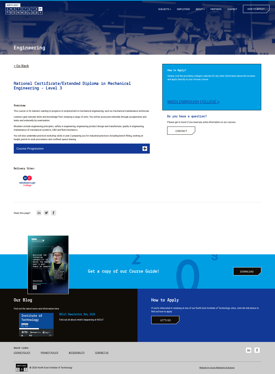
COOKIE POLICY (22, 352)
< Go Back (21, 66)
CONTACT (232, 9)
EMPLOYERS (183, 9)
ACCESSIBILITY (77, 352)
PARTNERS (216, 9)
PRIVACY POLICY (49, 352)
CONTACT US (101, 352)
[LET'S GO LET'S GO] (165, 323)
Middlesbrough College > (193, 102)
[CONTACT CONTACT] (181, 134)
